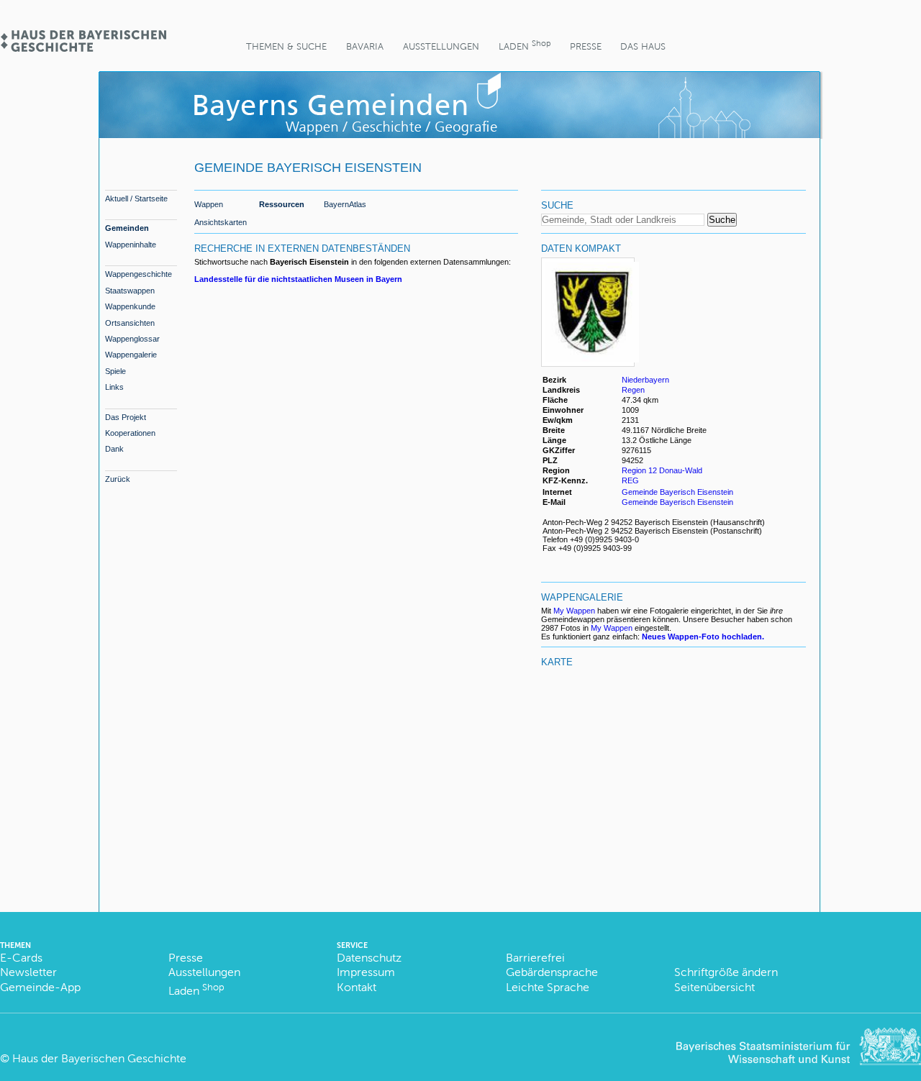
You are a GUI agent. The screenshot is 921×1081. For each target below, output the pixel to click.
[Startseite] (82, 47)
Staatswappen (130, 290)
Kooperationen (130, 433)
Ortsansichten (130, 323)
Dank (114, 448)
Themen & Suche (286, 46)
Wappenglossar (132, 338)
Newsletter (28, 972)
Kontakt (356, 987)
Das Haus (643, 46)
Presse (586, 46)
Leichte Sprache (547, 987)
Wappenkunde (130, 306)
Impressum (366, 972)
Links (114, 387)
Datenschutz (369, 958)
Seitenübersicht (714, 987)
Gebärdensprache (552, 972)
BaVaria (365, 46)
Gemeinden (127, 228)
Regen (633, 390)
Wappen (208, 204)
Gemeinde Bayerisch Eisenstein (677, 492)
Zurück (117, 479)
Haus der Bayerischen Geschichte (99, 1058)
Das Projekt (125, 417)
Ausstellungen (441, 46)
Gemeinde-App (40, 987)
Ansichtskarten (220, 222)
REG (630, 480)
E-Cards (21, 958)
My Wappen (574, 610)
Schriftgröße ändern (726, 972)
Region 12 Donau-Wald (662, 470)
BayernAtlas (345, 204)
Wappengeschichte (138, 274)
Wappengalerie (131, 354)
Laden (524, 45)
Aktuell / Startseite (136, 198)
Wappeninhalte (130, 244)
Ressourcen (281, 204)
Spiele (115, 371)
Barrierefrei (535, 958)
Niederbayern (645, 379)
